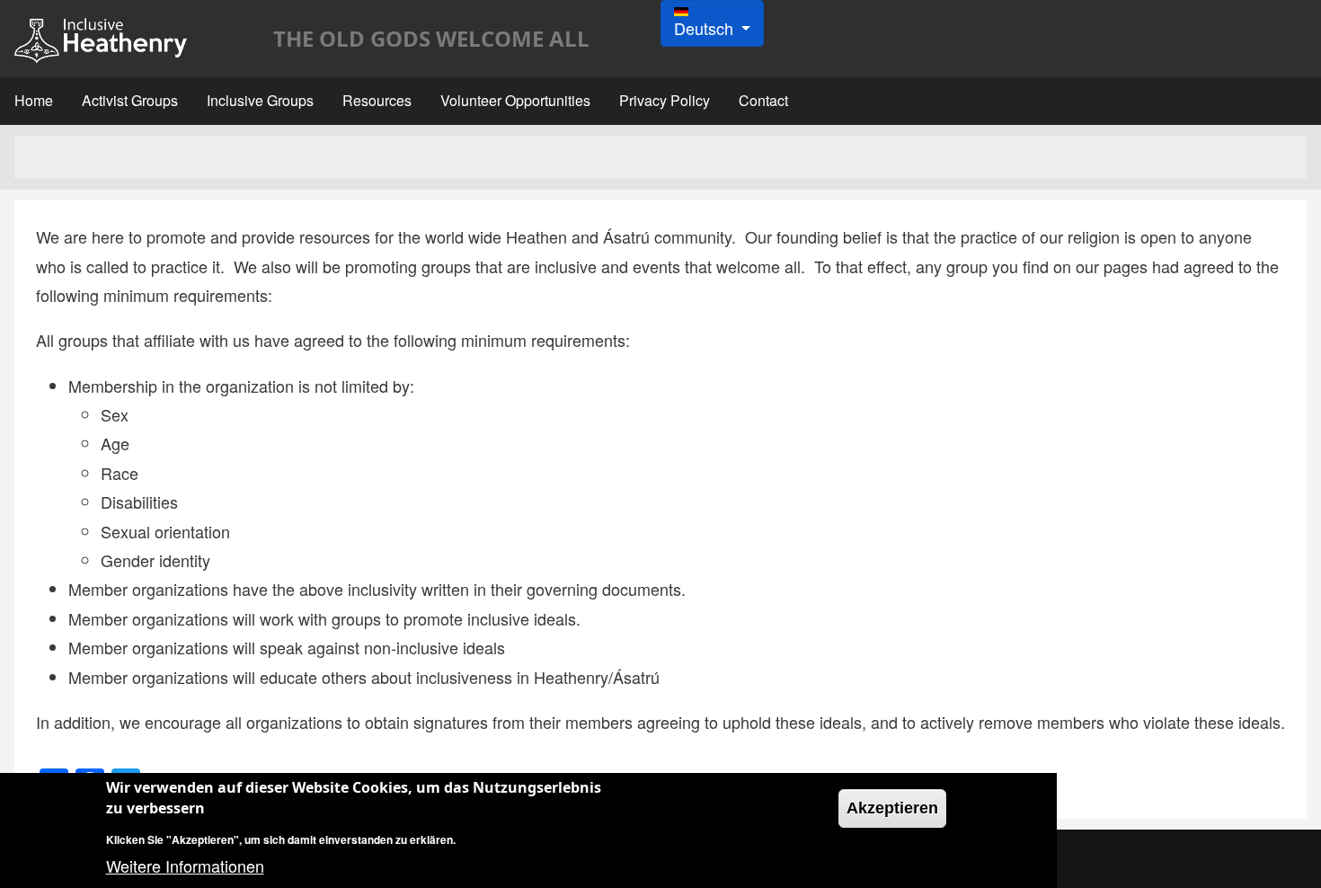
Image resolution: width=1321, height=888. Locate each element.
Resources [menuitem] (377, 100)
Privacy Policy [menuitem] (664, 100)
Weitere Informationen (185, 865)
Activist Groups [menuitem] (130, 100)
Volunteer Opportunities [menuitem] (515, 100)
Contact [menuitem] (763, 100)
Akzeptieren (892, 808)
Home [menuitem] (33, 100)
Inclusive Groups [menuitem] (260, 100)
